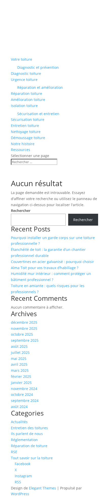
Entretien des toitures (29, 427)
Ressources (20, 149)
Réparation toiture (26, 93)
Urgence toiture (24, 79)
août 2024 (19, 406)
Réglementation (24, 439)
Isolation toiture (24, 105)
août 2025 (19, 346)
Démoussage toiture (28, 137)
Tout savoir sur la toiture (32, 458)
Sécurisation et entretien (38, 113)
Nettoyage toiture (26, 131)
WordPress (20, 493)
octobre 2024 (22, 394)
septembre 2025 (25, 340)
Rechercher (20, 210)
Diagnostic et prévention (38, 67)
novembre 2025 (24, 328)
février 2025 (21, 376)
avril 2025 (19, 364)
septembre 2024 (25, 400)
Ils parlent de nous (27, 433)
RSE (14, 451)
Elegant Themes (42, 488)
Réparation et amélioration (40, 87)
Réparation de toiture (29, 445)
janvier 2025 (21, 382)
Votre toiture (21, 59)
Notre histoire (22, 143)
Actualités (19, 421)
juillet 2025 (20, 352)
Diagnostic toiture (26, 73)
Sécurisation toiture (27, 119)
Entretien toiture (25, 125)
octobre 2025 (22, 334)
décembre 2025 (24, 322)
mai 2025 (18, 358)
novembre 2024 (24, 388)
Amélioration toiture (28, 99)
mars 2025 (20, 370)
